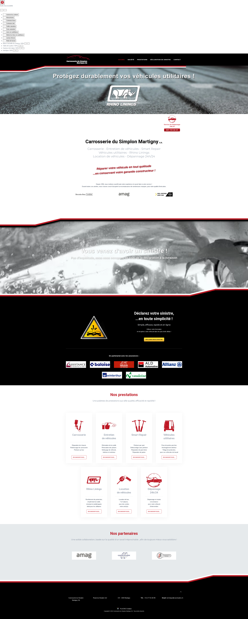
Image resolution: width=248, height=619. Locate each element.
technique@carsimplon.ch (175, 598)
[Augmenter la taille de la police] (22, 46)
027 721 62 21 (172, 130)
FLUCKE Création (126, 609)
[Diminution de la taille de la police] (19, 46)
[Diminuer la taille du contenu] (25, 43)
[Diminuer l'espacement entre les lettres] (14, 50)
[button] (180, 592)
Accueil (121, 59)
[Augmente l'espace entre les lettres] (17, 50)
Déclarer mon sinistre (154, 339)
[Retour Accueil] (78, 60)
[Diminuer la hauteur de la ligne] (20, 48)
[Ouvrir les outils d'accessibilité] (2, 2)
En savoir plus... (79, 457)
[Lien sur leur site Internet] (84, 555)
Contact (177, 59)
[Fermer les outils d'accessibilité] (5, 10)
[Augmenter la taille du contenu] (28, 43)
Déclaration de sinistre (160, 59)
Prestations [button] (142, 59)
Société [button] (131, 59)
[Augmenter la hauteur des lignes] (23, 48)
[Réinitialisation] (1, 10)
